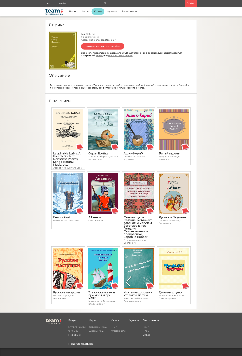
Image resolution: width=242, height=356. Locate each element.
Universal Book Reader (120, 55)
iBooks (99, 55)
